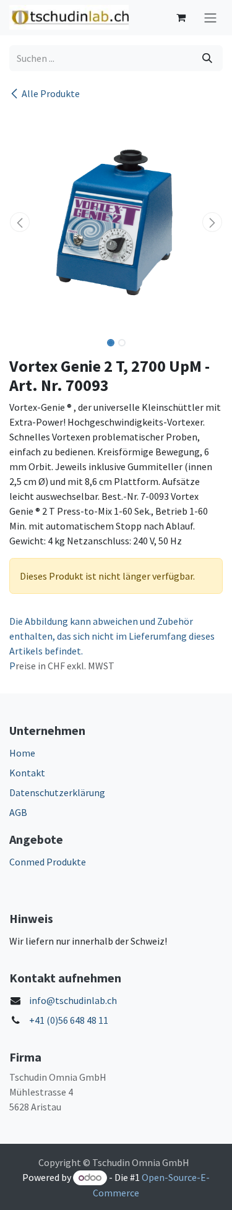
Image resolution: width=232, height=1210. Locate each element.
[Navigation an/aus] (210, 17)
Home (22, 753)
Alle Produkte (51, 93)
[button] (20, 222)
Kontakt (27, 772)
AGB (18, 812)
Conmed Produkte (47, 862)
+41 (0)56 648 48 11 (68, 1020)
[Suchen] (207, 58)
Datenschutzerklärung (57, 792)
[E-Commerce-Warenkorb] (180, 17)
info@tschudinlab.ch (73, 1000)
